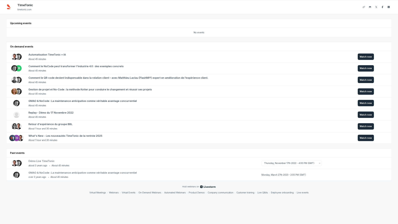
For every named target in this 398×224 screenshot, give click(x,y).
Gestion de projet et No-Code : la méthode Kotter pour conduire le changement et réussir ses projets (90, 89)
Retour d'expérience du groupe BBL (50, 124)
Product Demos (197, 192)
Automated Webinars (175, 192)
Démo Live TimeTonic (41, 161)
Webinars (114, 192)
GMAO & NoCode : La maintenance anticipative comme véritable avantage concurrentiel (82, 101)
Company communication (220, 192)
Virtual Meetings (97, 192)
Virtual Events (129, 192)
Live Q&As (262, 192)
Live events (303, 192)
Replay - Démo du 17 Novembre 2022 (51, 112)
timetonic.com (24, 9)
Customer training (245, 192)
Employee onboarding (282, 192)
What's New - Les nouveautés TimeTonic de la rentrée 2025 (65, 135)
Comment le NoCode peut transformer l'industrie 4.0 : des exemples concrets (76, 66)
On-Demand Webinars (150, 192)
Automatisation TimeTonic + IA (47, 54)
